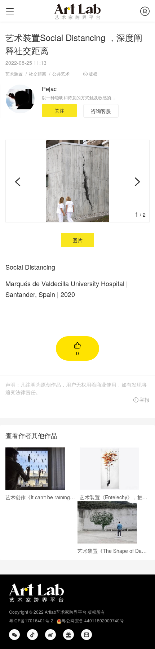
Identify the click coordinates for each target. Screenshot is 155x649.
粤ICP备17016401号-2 (31, 620)
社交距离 (37, 74)
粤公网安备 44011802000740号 (93, 620)
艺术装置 (14, 74)
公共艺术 (61, 74)
